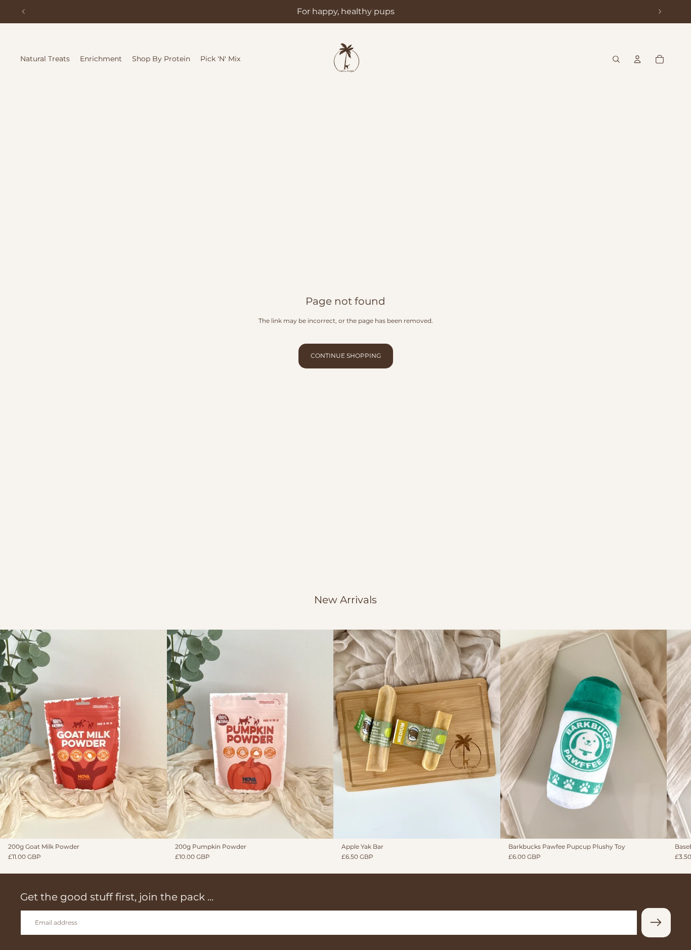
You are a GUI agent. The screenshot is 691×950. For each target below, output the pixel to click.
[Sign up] (656, 922)
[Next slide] (660, 12)
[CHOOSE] (485, 822)
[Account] (637, 59)
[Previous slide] (24, 12)
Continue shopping (346, 355)
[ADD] (151, 822)
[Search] (616, 59)
